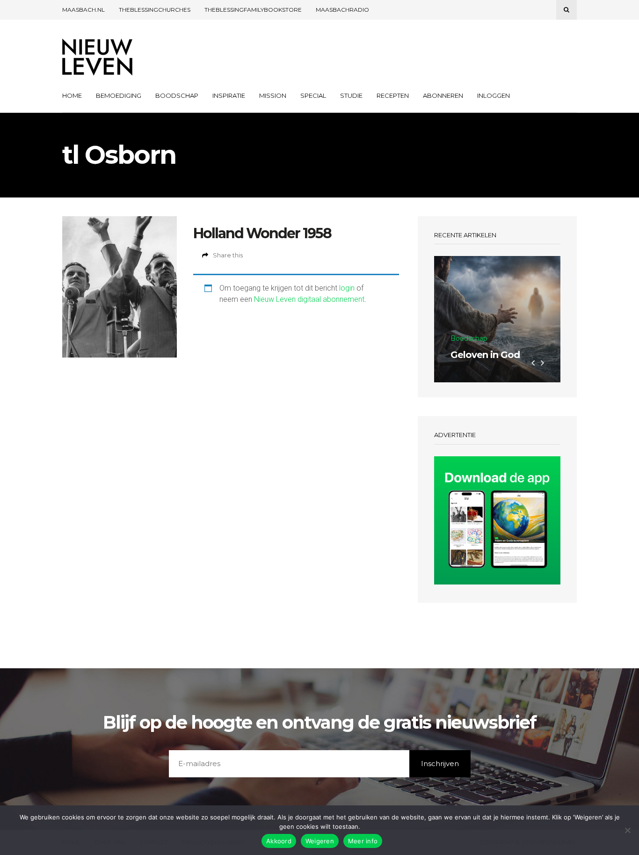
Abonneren (443, 95)
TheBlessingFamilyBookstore (253, 9)
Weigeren (319, 841)
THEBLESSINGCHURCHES (154, 9)
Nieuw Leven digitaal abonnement (309, 299)
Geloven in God (485, 354)
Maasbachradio (342, 9)
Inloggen (493, 95)
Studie (351, 95)
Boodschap (176, 95)
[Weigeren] (627, 830)
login (347, 288)
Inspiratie (228, 95)
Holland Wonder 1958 (262, 233)
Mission (272, 95)
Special (313, 95)
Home (72, 95)
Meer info (363, 841)
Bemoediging (118, 95)
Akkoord (278, 841)
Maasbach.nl (83, 9)
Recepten (393, 95)
